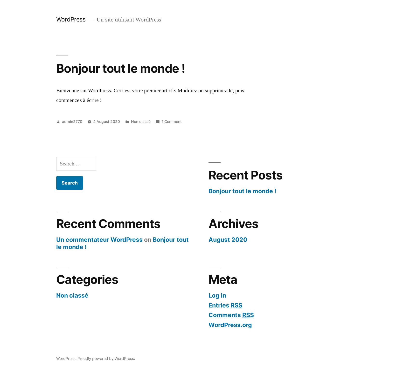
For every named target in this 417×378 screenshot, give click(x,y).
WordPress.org (230, 324)
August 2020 (227, 239)
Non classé (141, 121)
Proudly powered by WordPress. (106, 358)
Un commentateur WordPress (99, 239)
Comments (231, 315)
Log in (217, 295)
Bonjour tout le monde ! (120, 68)
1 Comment (172, 121)
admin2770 (72, 121)
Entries (225, 305)
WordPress (71, 19)
